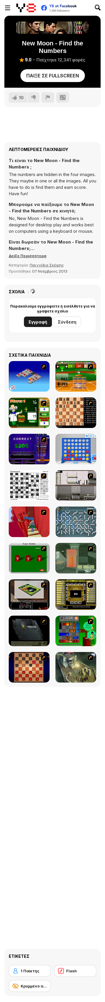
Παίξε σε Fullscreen (52, 76)
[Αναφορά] (47, 97)
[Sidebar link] (7, 8)
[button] (27, 256)
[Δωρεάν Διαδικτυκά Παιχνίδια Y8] (26, 7)
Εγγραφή (38, 321)
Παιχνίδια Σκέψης (47, 265)
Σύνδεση (67, 321)
